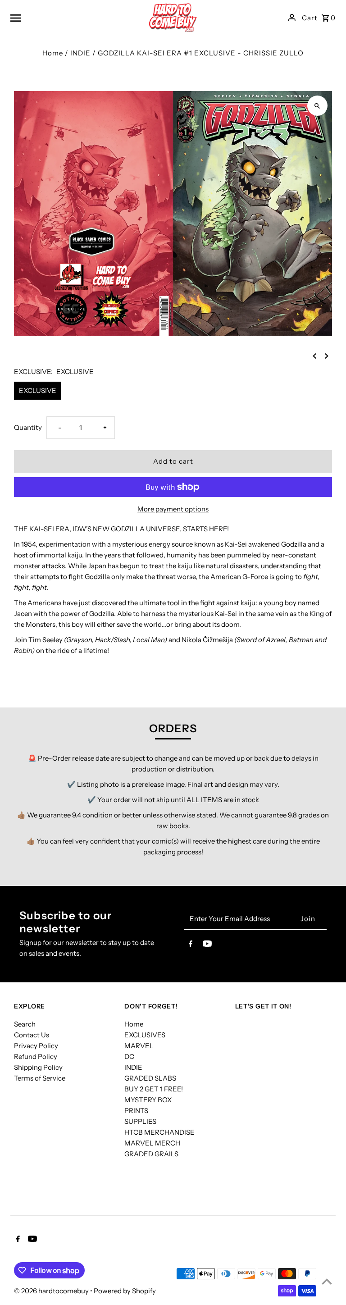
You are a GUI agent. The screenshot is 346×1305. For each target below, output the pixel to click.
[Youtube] (207, 945)
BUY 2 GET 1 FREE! (153, 1089)
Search (25, 1024)
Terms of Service (39, 1078)
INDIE (80, 53)
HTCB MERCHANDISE (159, 1132)
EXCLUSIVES (144, 1035)
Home (52, 53)
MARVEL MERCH (152, 1143)
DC (129, 1056)
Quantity (28, 427)
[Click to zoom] (317, 106)
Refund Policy (35, 1056)
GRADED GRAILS (151, 1154)
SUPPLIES (140, 1121)
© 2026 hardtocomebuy (52, 1291)
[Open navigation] (65, 17)
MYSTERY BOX (148, 1099)
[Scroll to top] (327, 1281)
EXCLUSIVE (37, 390)
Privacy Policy (36, 1045)
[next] (326, 355)
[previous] (314, 355)
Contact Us (31, 1035)
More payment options (173, 509)
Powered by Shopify (125, 1291)
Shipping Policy (38, 1067)
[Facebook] (190, 945)
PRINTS (136, 1110)
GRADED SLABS (150, 1078)
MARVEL (139, 1045)
